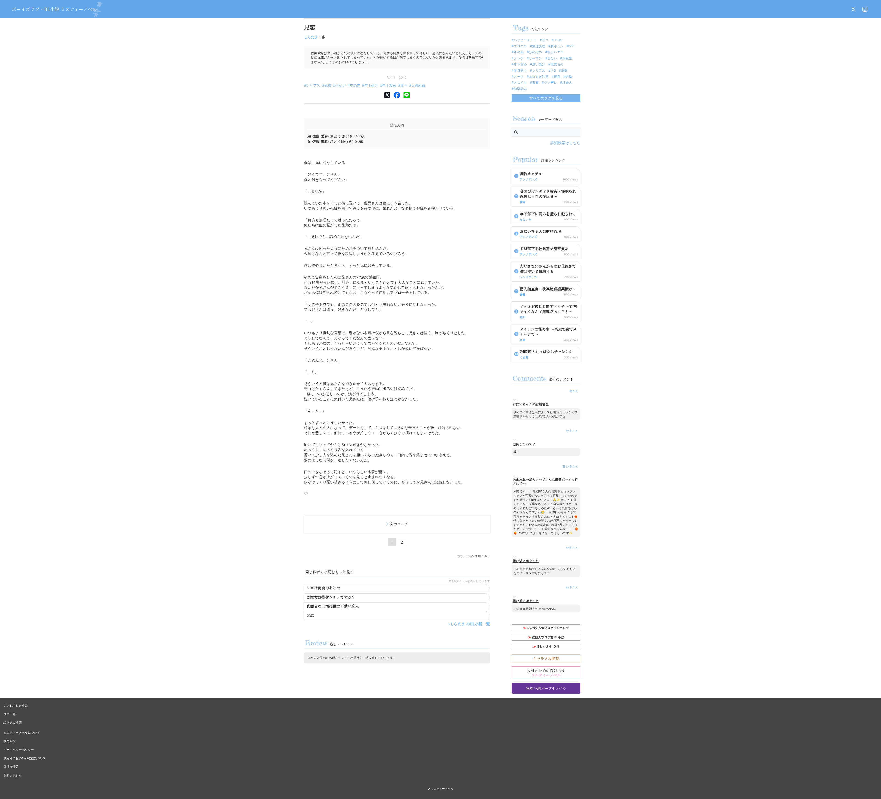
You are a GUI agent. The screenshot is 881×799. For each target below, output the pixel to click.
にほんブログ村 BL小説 (548, 637)
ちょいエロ (555, 52)
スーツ (519, 76)
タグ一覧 (9, 714)
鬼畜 (535, 82)
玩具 (557, 76)
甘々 (403, 85)
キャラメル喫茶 (546, 658)
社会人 (567, 82)
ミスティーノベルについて (21, 732)
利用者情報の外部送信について (24, 758)
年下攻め (389, 85)
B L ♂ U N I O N (548, 646)
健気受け (520, 70)
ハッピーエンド (525, 40)
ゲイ (572, 46)
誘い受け (538, 64)
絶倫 (569, 76)
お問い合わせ (12, 775)
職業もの (556, 64)
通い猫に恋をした (526, 561)
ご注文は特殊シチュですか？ (331, 597)
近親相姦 (418, 85)
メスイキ (520, 82)
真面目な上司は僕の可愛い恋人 (333, 606)
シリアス (313, 85)
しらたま (311, 37)
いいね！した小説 (15, 705)
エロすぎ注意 (539, 76)
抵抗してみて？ (524, 444)
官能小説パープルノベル (546, 688)
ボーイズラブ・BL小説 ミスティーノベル (54, 9)
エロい (558, 40)
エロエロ (520, 46)
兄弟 (327, 85)
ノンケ (519, 58)
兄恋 (310, 615)
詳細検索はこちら (565, 142)
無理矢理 (538, 46)
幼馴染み (520, 89)
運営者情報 (11, 766)
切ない (340, 85)
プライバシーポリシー (18, 749)
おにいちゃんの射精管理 (531, 404)
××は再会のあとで (323, 588)
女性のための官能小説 (546, 673)
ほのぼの (535, 52)
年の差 (355, 85)
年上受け (371, 85)
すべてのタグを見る (546, 98)
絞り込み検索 (12, 722)
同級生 (567, 58)
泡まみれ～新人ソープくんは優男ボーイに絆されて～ (545, 481)
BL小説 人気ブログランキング (548, 628)
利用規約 (9, 741)
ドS (553, 70)
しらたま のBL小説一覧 (470, 624)
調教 (564, 70)
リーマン (535, 58)
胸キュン (556, 46)
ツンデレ (550, 82)
